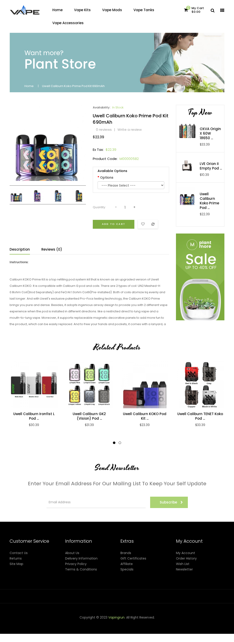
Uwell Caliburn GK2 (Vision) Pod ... (89, 416)
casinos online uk (201, 623)
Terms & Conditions (81, 569)
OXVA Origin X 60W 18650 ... (210, 133)
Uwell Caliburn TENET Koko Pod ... (200, 416)
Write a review (129, 129)
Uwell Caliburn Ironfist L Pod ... (34, 416)
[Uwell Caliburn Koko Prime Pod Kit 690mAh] (17, 194)
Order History (186, 558)
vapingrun (116, 617)
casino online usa (108, 628)
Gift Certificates (133, 558)
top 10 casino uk (200, 634)
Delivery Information (81, 558)
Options (106, 177)
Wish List (182, 564)
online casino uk (134, 628)
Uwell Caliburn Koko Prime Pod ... (209, 201)
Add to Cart (113, 224)
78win (86, 623)
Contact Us (19, 553)
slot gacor (180, 623)
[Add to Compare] (29, 384)
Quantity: (99, 207)
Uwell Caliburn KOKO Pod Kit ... (144, 416)
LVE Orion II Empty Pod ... (211, 166)
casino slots (152, 623)
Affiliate (126, 564)
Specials (126, 569)
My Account (185, 553)
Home (29, 86)
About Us (72, 553)
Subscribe (168, 502)
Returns (16, 558)
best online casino (69, 628)
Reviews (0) (51, 249)
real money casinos (46, 634)
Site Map (16, 564)
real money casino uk (64, 623)
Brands (125, 553)
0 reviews (104, 129)
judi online (135, 623)
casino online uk (103, 623)
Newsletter (184, 569)
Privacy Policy (76, 564)
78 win (121, 623)
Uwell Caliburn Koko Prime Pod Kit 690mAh (73, 86)
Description (20, 249)
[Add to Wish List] (38, 384)
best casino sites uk (163, 628)
